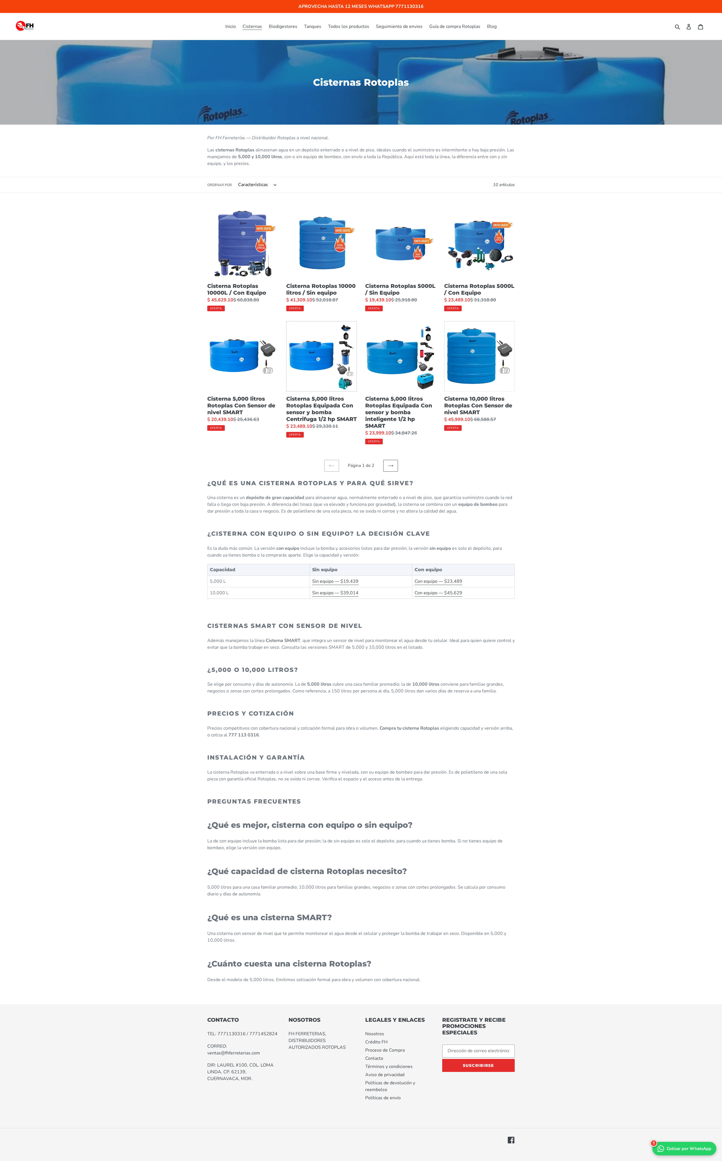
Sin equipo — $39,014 (335, 593)
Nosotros (374, 1034)
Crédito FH (376, 1042)
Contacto (374, 1058)
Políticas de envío (383, 1098)
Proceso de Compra (385, 1050)
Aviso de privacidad (384, 1075)
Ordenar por (219, 185)
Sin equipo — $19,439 (335, 581)
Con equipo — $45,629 (438, 593)
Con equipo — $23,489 (438, 581)
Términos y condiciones (389, 1066)
